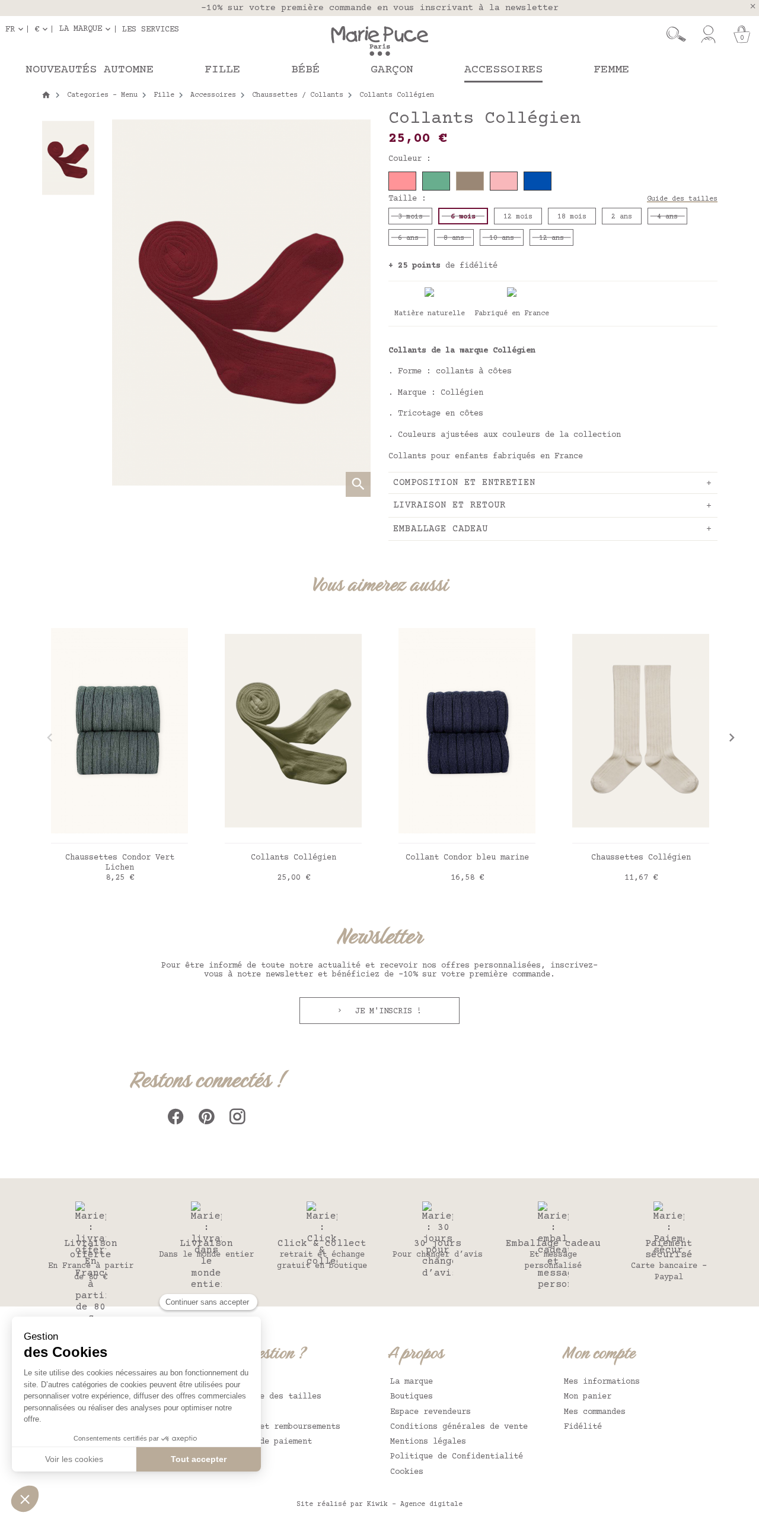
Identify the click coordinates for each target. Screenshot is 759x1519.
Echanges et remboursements (278, 1427)
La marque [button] (80, 29)
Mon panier (587, 1396)
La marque (411, 1382)
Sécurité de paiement (264, 1442)
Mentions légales (428, 1442)
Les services (150, 29)
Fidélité (583, 1427)
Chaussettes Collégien (641, 857)
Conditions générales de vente (459, 1427)
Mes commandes (595, 1412)
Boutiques (411, 1396)
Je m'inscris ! (386, 1011)
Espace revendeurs (430, 1412)
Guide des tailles (682, 199)
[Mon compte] (708, 34)
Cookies (406, 1472)
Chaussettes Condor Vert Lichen (119, 863)
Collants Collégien (293, 857)
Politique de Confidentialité (456, 1456)
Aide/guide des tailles (269, 1396)
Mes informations (602, 1382)
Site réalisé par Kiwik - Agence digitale (379, 1504)
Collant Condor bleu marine (467, 857)
